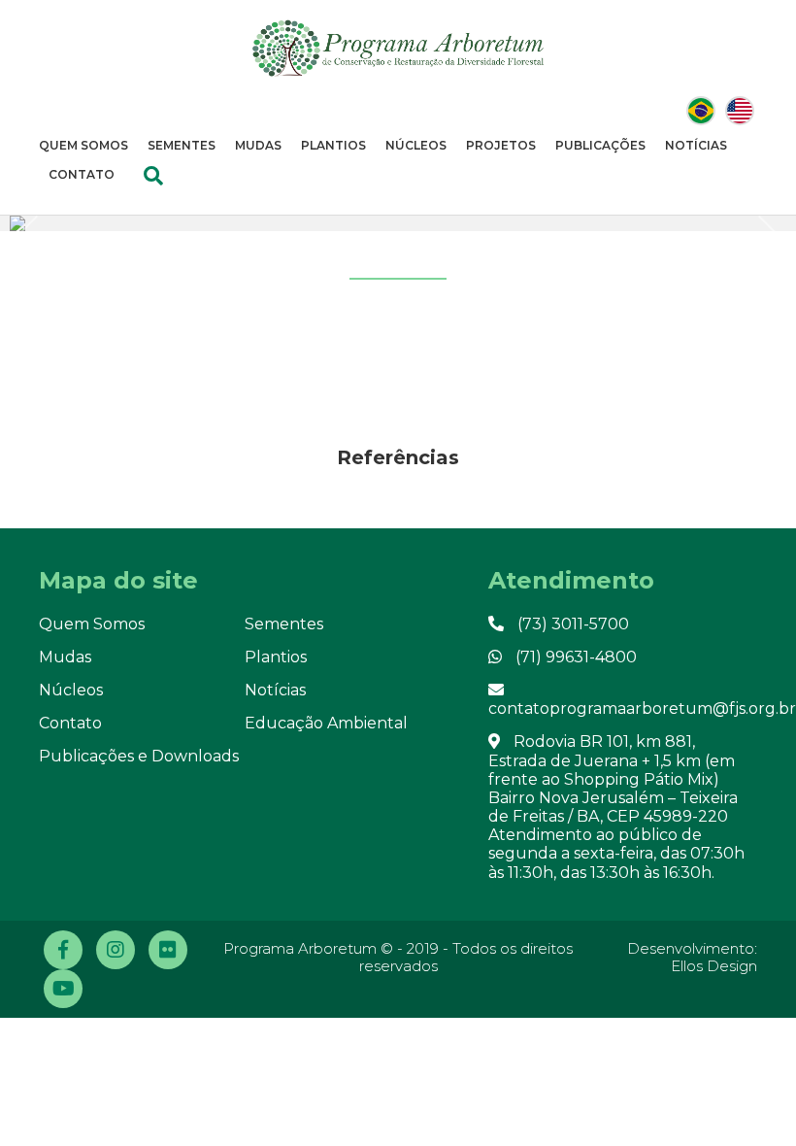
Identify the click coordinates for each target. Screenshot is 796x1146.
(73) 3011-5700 (571, 624)
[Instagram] (115, 949)
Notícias (696, 145)
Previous (33, 236)
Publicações (600, 145)
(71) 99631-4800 (574, 657)
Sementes (182, 145)
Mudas (258, 145)
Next (758, 239)
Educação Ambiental (326, 723)
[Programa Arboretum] (398, 48)
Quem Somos (83, 145)
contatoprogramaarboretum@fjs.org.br (642, 708)
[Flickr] (168, 949)
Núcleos (416, 145)
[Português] (700, 110)
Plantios (333, 145)
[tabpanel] (398, 223)
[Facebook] (63, 949)
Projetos (501, 145)
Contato (82, 174)
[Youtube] (63, 988)
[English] (739, 110)
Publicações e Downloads (139, 756)
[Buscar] (153, 175)
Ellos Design (714, 966)
